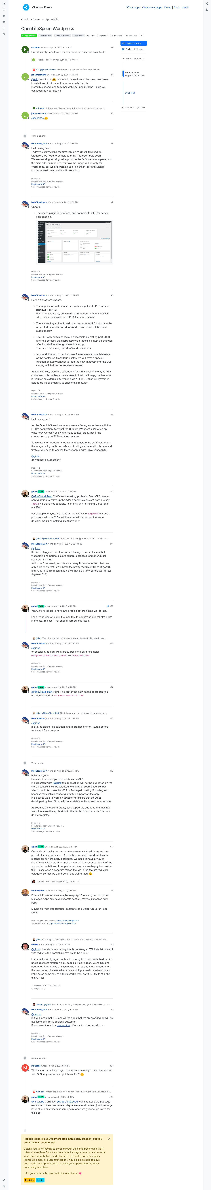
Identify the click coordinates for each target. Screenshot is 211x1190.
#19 (111, 944)
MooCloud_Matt (39, 143)
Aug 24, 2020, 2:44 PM (68, 771)
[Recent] (4, 9)
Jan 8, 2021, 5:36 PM (64, 1097)
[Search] (4, 34)
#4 (112, 74)
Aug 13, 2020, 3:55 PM (68, 544)
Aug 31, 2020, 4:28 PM (59, 944)
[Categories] (4, 3)
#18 (111, 890)
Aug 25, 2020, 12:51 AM (65, 847)
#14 (111, 687)
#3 (112, 47)
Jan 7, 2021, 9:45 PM (60, 1066)
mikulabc (36, 1066)
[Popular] (4, 22)
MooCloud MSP (38, 184)
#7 (112, 202)
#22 (111, 1097)
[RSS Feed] (141, 35)
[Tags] (4, 16)
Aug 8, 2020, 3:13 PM (67, 143)
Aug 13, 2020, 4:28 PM (65, 687)
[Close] (109, 1138)
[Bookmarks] (4, 28)
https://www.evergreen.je (68, 920)
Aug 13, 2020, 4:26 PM (68, 643)
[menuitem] (207, 3)
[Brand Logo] (26, 7)
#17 (111, 847)
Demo (167, 7)
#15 (111, 718)
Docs (177, 7)
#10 (111, 491)
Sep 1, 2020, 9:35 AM (67, 1009)
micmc (34, 944)
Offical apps (133, 7)
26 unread (130, 93)
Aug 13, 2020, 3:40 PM (65, 491)
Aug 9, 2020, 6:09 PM (67, 202)
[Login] (207, 3)
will (37, 69)
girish (34, 491)
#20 (111, 1009)
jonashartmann (38, 74)
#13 (111, 643)
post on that (63, 1025)
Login (40, 1180)
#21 (111, 1066)
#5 (112, 113)
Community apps (152, 7)
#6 (112, 143)
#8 (112, 295)
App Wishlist (30, 35)
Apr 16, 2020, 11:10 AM (67, 74)
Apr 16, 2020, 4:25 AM (60, 47)
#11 (111, 544)
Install (185, 7)
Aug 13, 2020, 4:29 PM (68, 718)
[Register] (207, 9)
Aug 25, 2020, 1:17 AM (65, 890)
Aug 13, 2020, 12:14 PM (68, 414)
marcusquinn (37, 890)
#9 (112, 414)
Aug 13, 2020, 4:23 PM (65, 606)
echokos (35, 47)
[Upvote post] (106, 60)
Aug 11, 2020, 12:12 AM (68, 295)
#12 (111, 606)
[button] (4, 1180)
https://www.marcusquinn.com (62, 923)
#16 (111, 771)
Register (29, 1180)
